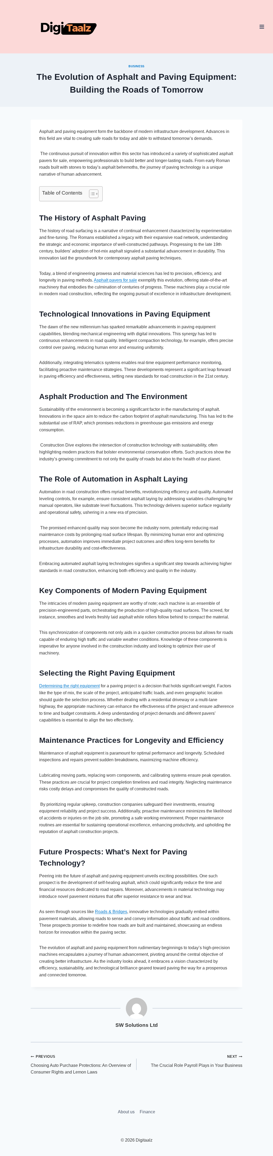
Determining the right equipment (69, 686)
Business (136, 66)
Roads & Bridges (111, 911)
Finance (147, 1112)
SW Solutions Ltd (136, 1025)
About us (126, 1112)
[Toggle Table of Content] (91, 193)
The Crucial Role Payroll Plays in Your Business (196, 1061)
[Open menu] (262, 26)
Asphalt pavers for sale (115, 280)
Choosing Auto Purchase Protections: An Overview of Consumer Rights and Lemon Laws (81, 1064)
